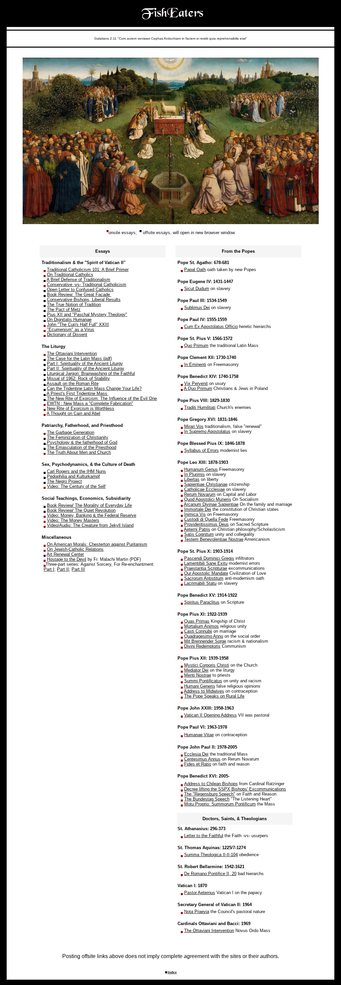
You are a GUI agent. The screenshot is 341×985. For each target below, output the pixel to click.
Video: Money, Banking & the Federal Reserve (91, 515)
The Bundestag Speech (206, 799)
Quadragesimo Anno (203, 636)
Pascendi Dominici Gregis (209, 558)
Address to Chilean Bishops (211, 783)
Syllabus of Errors (201, 450)
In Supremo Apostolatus (207, 431)
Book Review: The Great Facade (79, 294)
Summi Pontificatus (203, 680)
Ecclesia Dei (196, 754)
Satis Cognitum (199, 534)
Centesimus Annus (202, 759)
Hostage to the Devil (66, 559)
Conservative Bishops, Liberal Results (84, 299)
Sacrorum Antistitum (203, 578)
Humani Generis (199, 686)
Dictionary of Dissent (67, 334)
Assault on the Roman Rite (73, 383)
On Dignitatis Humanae (69, 319)
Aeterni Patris (197, 529)
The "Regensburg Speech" (209, 794)
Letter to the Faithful (203, 835)
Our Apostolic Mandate (206, 573)
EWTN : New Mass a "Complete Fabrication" (90, 403)
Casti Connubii (198, 631)
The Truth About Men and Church (79, 452)
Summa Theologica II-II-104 (211, 854)
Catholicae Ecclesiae (204, 489)
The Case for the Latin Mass (74, 358)
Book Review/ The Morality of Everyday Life (89, 505)
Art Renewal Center (65, 554)
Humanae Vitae (199, 734)
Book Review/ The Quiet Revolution (81, 510)
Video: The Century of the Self (76, 486)
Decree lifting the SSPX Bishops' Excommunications (235, 789)
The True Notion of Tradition (74, 304)
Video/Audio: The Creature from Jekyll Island (90, 525)
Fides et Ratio (197, 764)
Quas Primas (196, 621)
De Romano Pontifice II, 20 (210, 873)
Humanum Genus (201, 469)
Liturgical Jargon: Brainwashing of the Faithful (91, 373)
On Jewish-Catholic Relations (75, 549)
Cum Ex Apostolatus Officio (211, 326)
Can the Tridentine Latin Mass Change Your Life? (94, 388)
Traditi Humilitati (199, 407)
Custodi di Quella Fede (206, 519)
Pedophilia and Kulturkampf (73, 476)
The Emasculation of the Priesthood (81, 447)
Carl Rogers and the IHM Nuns (76, 471)
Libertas (191, 479)
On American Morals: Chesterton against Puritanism (97, 544)
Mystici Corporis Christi (206, 665)
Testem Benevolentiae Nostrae (213, 539)
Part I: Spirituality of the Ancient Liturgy (85, 363)
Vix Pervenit (196, 383)
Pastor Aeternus (199, 892)
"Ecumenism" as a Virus (70, 329)
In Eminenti (195, 364)
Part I (49, 569)
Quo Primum (196, 345)
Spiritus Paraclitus (201, 602)
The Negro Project (64, 481)
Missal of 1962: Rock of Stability (78, 378)
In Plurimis (194, 474)
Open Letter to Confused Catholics (80, 289)
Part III (78, 569)
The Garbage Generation (70, 432)
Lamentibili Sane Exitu (205, 563)
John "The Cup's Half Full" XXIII (78, 324)
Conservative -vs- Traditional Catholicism (86, 284)
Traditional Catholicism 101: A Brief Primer (88, 269)
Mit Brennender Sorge (205, 641)
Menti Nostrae (197, 675)
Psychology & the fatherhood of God (82, 442)
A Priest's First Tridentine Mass (77, 393)
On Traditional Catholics (70, 274)
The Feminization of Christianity (77, 437)
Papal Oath (195, 269)
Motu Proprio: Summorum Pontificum (220, 804)
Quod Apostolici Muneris (207, 499)
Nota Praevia (196, 911)
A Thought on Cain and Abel (73, 413)
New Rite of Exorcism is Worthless (80, 408)
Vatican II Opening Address (210, 715)
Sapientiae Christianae (205, 484)
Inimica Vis (195, 514)
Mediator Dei (196, 670)
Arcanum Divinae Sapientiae (211, 504)
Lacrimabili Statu (200, 583)
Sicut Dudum (196, 288)
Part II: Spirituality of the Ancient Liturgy (85, 368)
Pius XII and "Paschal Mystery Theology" (87, 314)
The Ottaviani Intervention (72, 353)
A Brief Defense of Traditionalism (78, 279)
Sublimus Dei (197, 307)
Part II (63, 569)
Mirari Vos (193, 426)
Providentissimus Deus (206, 524)
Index (172, 972)
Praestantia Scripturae (205, 568)
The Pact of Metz (64, 309)
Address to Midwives (204, 691)
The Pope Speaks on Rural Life (214, 696)
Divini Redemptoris (202, 646)
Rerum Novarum (199, 494)
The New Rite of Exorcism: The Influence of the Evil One (102, 398)
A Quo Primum (198, 388)
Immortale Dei (197, 509)
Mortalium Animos (201, 626)
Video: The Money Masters (73, 520)
